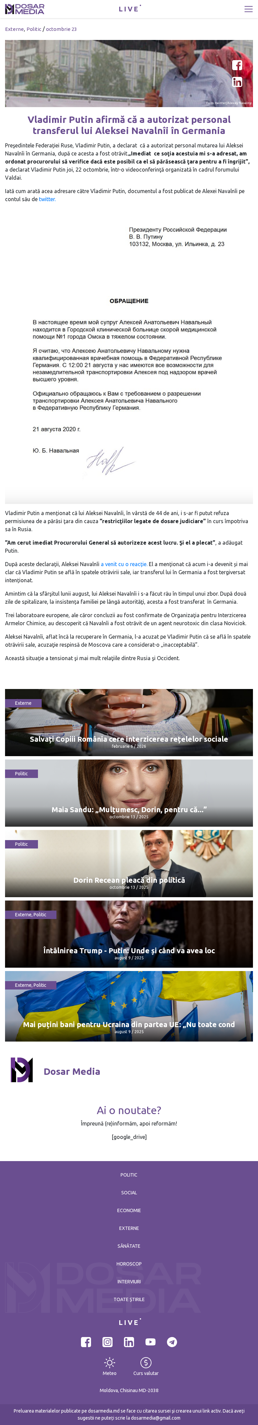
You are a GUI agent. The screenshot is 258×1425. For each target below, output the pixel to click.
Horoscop (129, 1264)
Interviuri (129, 1281)
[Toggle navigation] (248, 9)
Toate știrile (129, 1299)
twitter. (47, 199)
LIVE (129, 9)
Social (129, 1192)
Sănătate (129, 1246)
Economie (129, 1210)
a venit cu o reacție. (124, 564)
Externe (14, 29)
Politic (34, 29)
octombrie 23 (61, 29)
